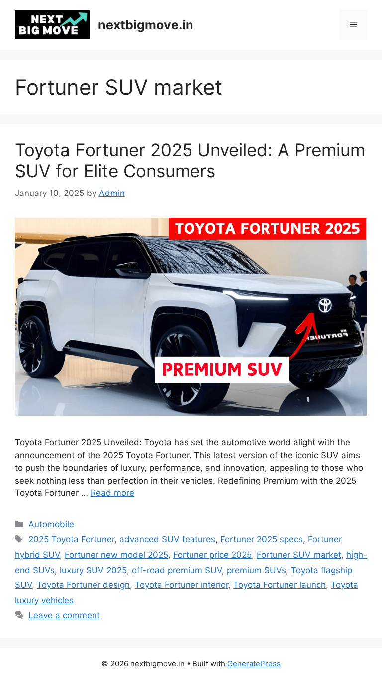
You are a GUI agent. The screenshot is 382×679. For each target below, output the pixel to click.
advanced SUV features (167, 539)
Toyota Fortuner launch (279, 585)
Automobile (51, 524)
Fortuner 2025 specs (261, 539)
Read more (112, 493)
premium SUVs (256, 570)
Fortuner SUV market (299, 555)
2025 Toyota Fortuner (71, 539)
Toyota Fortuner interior (181, 585)
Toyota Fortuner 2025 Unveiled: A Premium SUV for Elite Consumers (190, 160)
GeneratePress (254, 663)
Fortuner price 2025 (212, 555)
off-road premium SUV (177, 570)
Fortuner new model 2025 (116, 555)
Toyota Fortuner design (83, 585)
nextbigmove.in (145, 24)
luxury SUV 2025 (93, 570)
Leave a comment (64, 615)
